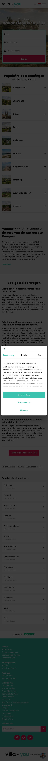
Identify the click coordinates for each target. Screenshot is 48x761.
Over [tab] (39, 355)
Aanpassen (22, 402)
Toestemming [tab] (8, 355)
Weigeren (24, 410)
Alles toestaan (24, 395)
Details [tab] (24, 355)
